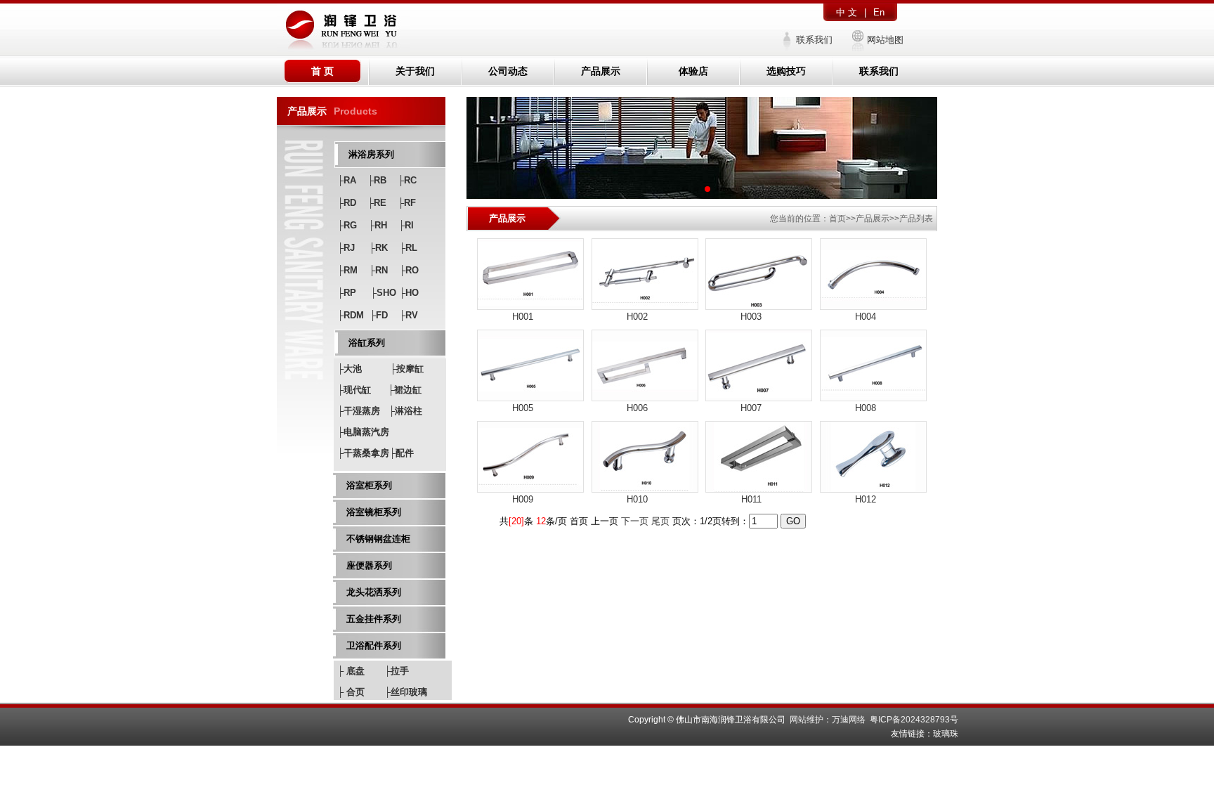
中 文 (846, 12)
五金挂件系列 (373, 619)
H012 (865, 499)
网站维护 (806, 720)
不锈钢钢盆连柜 (378, 538)
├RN (378, 270)
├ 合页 (351, 692)
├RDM (350, 315)
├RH (377, 225)
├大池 (349, 368)
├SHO (383, 292)
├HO (409, 292)
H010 (637, 499)
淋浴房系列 (371, 154)
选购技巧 (786, 71)
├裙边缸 (405, 389)
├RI (406, 225)
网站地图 (885, 39)
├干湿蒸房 (358, 411)
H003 (751, 316)
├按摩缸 (407, 368)
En (879, 12)
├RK (378, 247)
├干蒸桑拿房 (363, 453)
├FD (379, 315)
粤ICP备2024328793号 (914, 720)
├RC (407, 180)
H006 (637, 408)
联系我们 (814, 39)
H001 (522, 316)
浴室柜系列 (369, 485)
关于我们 (415, 71)
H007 (751, 408)
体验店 (693, 71)
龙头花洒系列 (373, 592)
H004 (865, 316)
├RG (347, 225)
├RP (346, 292)
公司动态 (508, 71)
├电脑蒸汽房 (363, 432)
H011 (751, 499)
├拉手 (396, 671)
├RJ (346, 247)
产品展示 (600, 71)
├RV (408, 315)
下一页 (634, 521)
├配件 (401, 453)
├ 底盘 (351, 671)
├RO (409, 270)
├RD (346, 202)
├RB (376, 180)
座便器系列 (369, 565)
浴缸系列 (366, 342)
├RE (376, 202)
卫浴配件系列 (373, 645)
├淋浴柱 (405, 411)
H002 (637, 316)
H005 (522, 408)
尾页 (660, 521)
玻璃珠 (945, 734)
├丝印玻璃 (405, 692)
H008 (865, 408)
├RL (408, 247)
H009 (522, 499)
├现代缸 (354, 389)
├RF (407, 202)
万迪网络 (849, 720)
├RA (346, 180)
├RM (347, 270)
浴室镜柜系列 (373, 512)
